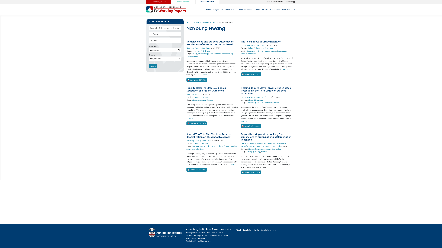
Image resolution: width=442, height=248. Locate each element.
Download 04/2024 (198, 123)
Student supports (205, 53)
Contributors (248, 230)
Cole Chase (205, 48)
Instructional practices (201, 146)
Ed (183, 2)
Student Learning (200, 97)
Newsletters (275, 9)
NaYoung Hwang (193, 48)
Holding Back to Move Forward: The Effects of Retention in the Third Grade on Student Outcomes (266, 90)
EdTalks (265, 9)
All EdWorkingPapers (214, 9)
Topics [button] (155, 34)
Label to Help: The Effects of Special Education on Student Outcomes (206, 89)
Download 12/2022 (252, 126)
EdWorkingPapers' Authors (205, 22)
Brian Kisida (206, 140)
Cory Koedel (261, 45)
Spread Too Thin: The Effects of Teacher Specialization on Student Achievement (208, 136)
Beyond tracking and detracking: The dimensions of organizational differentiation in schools (266, 137)
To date (152, 55)
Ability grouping (253, 151)
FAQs (256, 230)
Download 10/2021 (198, 169)
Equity (194, 53)
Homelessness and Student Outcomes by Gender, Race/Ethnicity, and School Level (210, 43)
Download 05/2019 (252, 172)
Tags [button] (155, 40)
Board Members (288, 9)
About (238, 230)
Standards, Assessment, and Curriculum (264, 149)
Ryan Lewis (276, 146)
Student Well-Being (201, 51)
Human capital (270, 51)
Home (188, 22)
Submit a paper (231, 9)
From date (153, 46)
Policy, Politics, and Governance (261, 48)
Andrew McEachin (264, 143)
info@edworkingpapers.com (201, 241)
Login (274, 230)
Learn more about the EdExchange (279, 2)
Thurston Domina (248, 143)
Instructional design (220, 146)
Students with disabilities (202, 100)
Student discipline (271, 102)
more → (205, 74)
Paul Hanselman (279, 143)
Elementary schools (255, 51)
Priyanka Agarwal (248, 146)
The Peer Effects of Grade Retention (261, 41)
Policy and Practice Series (249, 9)
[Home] (167, 9)
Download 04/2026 (198, 80)
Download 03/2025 (252, 74)
